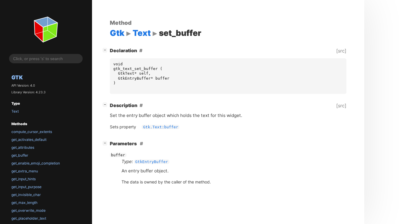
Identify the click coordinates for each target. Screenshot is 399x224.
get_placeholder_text (28, 218)
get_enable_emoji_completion (35, 163)
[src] (341, 51)
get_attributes (22, 147)
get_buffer (19, 155)
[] (106, 50)
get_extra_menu (24, 171)
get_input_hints (23, 179)
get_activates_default (28, 139)
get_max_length (24, 202)
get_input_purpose (26, 187)
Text (15, 111)
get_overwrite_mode (28, 210)
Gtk (17, 77)
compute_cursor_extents (31, 132)
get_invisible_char (26, 194)
